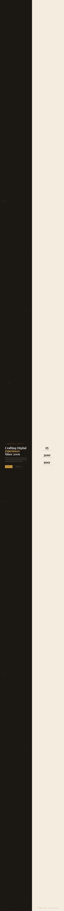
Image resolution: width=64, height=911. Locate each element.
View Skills (18, 466)
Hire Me (8, 466)
